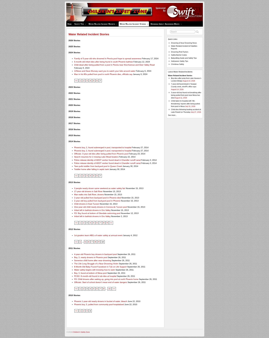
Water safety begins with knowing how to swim (94, 270)
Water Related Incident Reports (102, 24)
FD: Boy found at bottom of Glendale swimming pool (97, 213)
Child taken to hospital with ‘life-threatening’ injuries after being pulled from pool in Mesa (185, 103)
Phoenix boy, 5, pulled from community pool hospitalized (99, 304)
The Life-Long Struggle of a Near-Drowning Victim (96, 264)
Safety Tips (79, 24)
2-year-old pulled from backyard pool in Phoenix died (97, 198)
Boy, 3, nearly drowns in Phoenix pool (90, 257)
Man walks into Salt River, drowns (89, 194)
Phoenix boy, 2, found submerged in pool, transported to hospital (102, 147)
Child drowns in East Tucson (86, 204)
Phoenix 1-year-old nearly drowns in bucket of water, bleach (100, 301)
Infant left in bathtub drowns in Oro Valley (92, 210)
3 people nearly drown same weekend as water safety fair (99, 188)
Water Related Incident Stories (133, 24)
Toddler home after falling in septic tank (91, 169)
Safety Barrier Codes (179, 55)
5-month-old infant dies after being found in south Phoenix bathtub (103, 62)
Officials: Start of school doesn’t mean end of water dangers (100, 282)
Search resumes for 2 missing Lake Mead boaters (96, 157)
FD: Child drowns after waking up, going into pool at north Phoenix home (106, 279)
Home (69, 24)
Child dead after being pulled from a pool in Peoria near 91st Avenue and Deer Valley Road (114, 65)
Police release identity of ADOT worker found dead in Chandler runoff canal (107, 160)
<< (76, 81)
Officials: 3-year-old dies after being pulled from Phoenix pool (101, 154)
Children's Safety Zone (81, 332)
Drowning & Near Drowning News (184, 43)
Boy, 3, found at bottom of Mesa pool (90, 273)
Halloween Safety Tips (179, 61)
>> (111, 223)
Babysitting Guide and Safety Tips (184, 58)
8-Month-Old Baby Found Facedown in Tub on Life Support (100, 267)
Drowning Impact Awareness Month (165, 24)
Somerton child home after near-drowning (92, 260)
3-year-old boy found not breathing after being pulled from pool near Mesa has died (186, 95)
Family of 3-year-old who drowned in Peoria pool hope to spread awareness (107, 58)
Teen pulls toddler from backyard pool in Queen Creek (98, 166)
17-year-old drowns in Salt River (88, 191)
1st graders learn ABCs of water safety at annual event (98, 235)
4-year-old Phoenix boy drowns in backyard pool (95, 254)
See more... (172, 115)
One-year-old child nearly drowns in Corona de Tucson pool (100, 207)
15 (109, 289)
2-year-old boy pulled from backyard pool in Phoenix (97, 201)
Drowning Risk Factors (179, 52)
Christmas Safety (177, 64)
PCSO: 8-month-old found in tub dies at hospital (95, 276)
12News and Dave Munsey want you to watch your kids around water (104, 71)
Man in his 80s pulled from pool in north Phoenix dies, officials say (103, 74)
